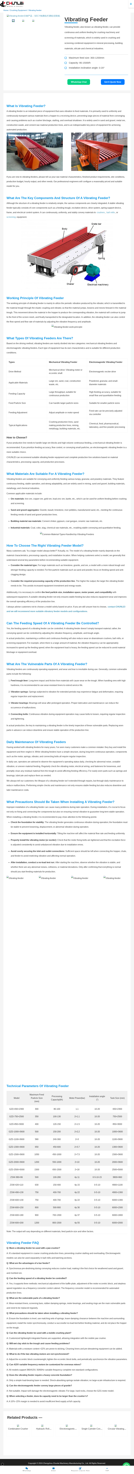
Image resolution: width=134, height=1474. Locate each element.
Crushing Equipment (18, 10)
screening (11, 217)
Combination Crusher (18, 1429)
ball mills (111, 212)
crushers (101, 212)
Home (5, 10)
